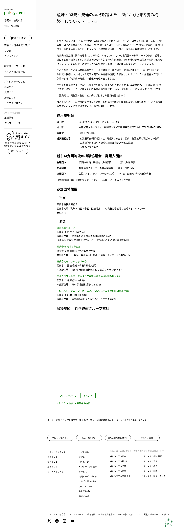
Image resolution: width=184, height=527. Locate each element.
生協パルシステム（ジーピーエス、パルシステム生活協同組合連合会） (93, 291)
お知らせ (60, 420)
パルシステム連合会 (56, 514)
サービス (83, 472)
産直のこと (10, 98)
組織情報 (9, 118)
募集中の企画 (83, 403)
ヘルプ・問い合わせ (14, 71)
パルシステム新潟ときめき (153, 476)
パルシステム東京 (118, 456)
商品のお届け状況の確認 (17, 45)
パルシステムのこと (14, 81)
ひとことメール (86, 486)
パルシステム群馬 (149, 461)
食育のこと (10, 92)
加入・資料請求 (12, 26)
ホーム (50, 420)
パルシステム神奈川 (119, 461)
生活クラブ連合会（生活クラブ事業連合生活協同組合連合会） (89, 276)
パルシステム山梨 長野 (151, 456)
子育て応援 (84, 496)
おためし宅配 (147, 438)
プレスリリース (12, 123)
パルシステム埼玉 (118, 471)
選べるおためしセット (118, 438)
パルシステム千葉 (118, 466)
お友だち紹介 (85, 491)
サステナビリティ (13, 103)
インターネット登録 (88, 467)
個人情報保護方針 (106, 514)
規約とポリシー (151, 514)
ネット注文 (20, 38)
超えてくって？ (18, 151)
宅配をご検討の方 (13, 20)
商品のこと (10, 87)
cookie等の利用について (129, 514)
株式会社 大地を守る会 (68, 247)
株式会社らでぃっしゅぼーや (72, 261)
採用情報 (91, 514)
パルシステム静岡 (149, 471)
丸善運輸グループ (66, 228)
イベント (88, 396)
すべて (61, 403)
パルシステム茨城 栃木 (120, 476)
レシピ (7, 51)
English (165, 514)
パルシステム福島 (149, 466)
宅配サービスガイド (14, 66)
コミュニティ (11, 56)
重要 (71, 403)
